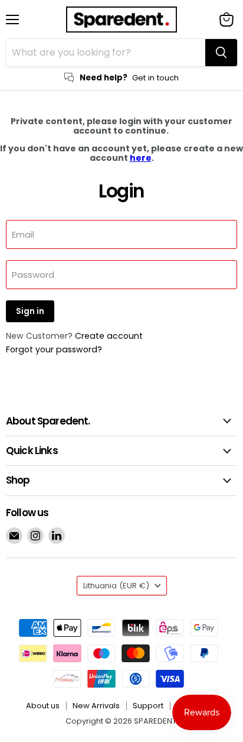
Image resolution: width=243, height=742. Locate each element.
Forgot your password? (54, 349)
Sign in (30, 311)
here (141, 158)
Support (148, 705)
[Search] (221, 52)
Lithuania (116, 585)
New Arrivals (96, 705)
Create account (109, 336)
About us (43, 705)
